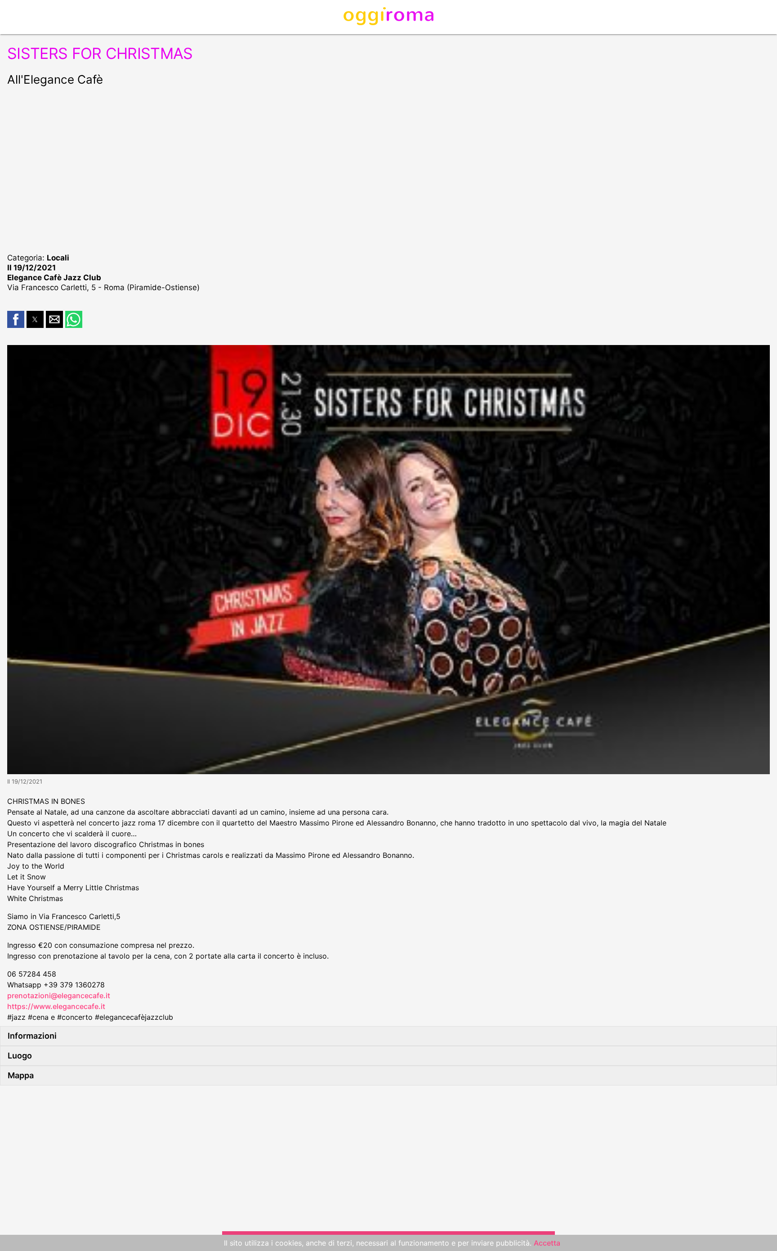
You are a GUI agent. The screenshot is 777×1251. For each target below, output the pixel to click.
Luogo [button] (20, 1055)
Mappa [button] (21, 1075)
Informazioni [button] (32, 1035)
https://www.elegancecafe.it (56, 1006)
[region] (388, 168)
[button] (15, 319)
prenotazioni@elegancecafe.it (58, 995)
